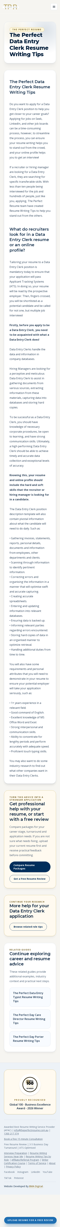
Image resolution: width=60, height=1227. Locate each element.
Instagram (22, 1172)
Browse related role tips (28, 926)
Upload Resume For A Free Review (30, 1220)
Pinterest (19, 1178)
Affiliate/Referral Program (25, 1159)
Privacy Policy (13, 1166)
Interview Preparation (15, 1153)
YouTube (47, 1172)
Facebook (9, 1172)
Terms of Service (37, 1163)
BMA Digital (36, 1186)
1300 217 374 (11, 1133)
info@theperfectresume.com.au (31, 1130)
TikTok (7, 1178)
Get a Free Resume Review (30, 878)
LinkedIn (35, 1172)
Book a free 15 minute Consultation (23, 1139)
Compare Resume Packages (24, 867)
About (52, 1163)
